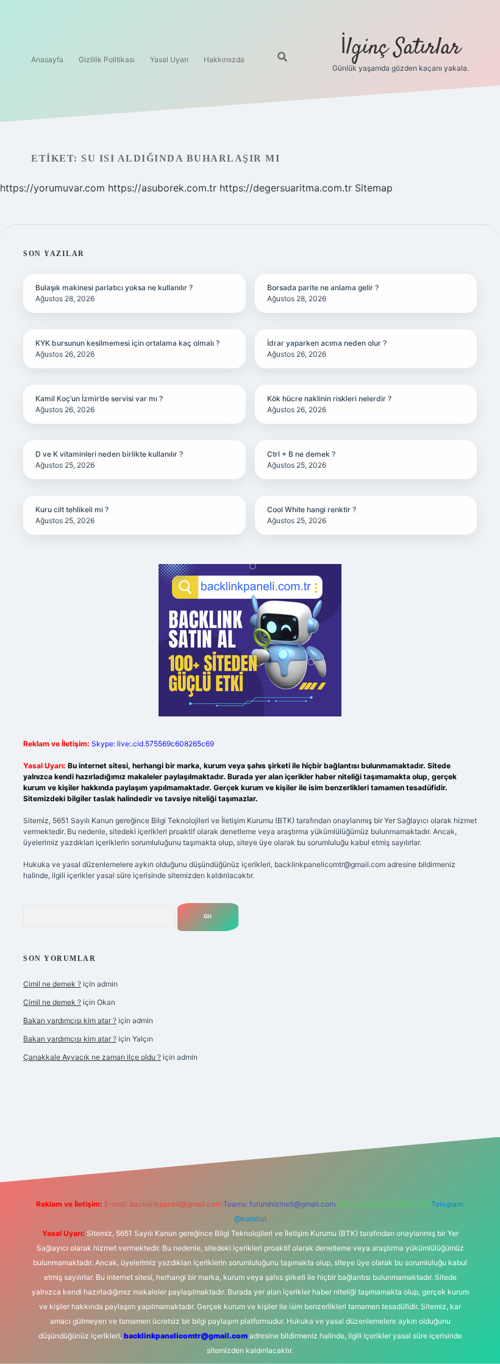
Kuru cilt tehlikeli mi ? (72, 509)
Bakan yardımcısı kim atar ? (69, 1020)
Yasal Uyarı (169, 59)
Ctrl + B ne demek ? (301, 454)
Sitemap (374, 188)
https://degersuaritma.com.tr (286, 188)
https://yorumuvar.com (52, 188)
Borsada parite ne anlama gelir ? (323, 287)
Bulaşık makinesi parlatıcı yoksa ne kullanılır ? (114, 287)
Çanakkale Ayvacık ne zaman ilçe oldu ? (92, 1057)
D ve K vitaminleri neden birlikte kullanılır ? (109, 454)
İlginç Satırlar (400, 48)
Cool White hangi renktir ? (311, 509)
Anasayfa (47, 59)
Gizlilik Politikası (107, 59)
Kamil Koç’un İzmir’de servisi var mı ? (99, 398)
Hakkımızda (224, 59)
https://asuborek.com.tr (162, 188)
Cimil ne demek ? (52, 983)
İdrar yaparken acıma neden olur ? (327, 343)
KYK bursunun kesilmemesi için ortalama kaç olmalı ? (127, 343)
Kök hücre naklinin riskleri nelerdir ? (329, 398)
